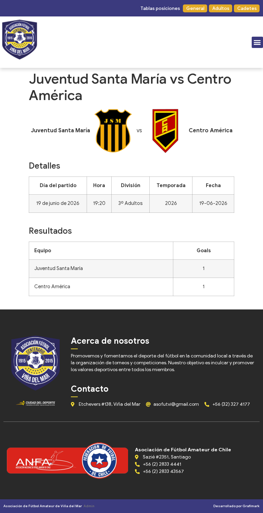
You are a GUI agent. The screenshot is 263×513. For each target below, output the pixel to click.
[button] (160, 8)
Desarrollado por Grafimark (236, 506)
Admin (89, 506)
